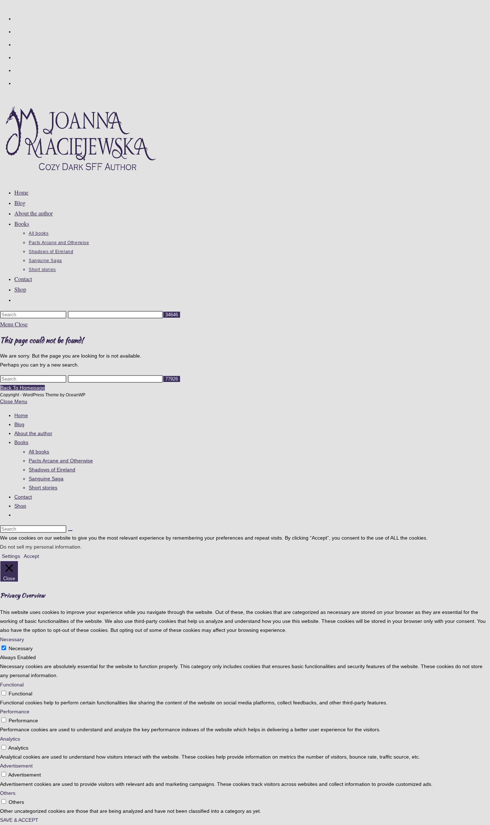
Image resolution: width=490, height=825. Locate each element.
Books (21, 442)
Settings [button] (11, 556)
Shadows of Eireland (52, 469)
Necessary (21, 648)
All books (39, 452)
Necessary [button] (12, 639)
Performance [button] (14, 711)
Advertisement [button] (16, 766)
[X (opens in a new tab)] (17, 18)
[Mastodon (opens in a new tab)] (17, 83)
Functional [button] (12, 685)
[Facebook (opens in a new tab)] (17, 31)
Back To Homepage (22, 388)
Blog (19, 424)
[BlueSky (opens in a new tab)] (17, 70)
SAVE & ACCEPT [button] (19, 820)
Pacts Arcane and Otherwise (61, 460)
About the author (33, 433)
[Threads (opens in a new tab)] (17, 44)
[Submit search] (70, 530)
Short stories (43, 487)
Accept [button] (31, 556)
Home (21, 415)
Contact (23, 497)
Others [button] (7, 793)
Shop (20, 506)
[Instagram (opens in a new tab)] (17, 57)
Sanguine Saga (46, 478)
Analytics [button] (10, 739)
